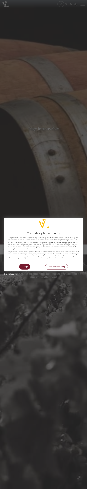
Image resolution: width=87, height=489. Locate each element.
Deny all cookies (10, 274)
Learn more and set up (56, 267)
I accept (25, 267)
